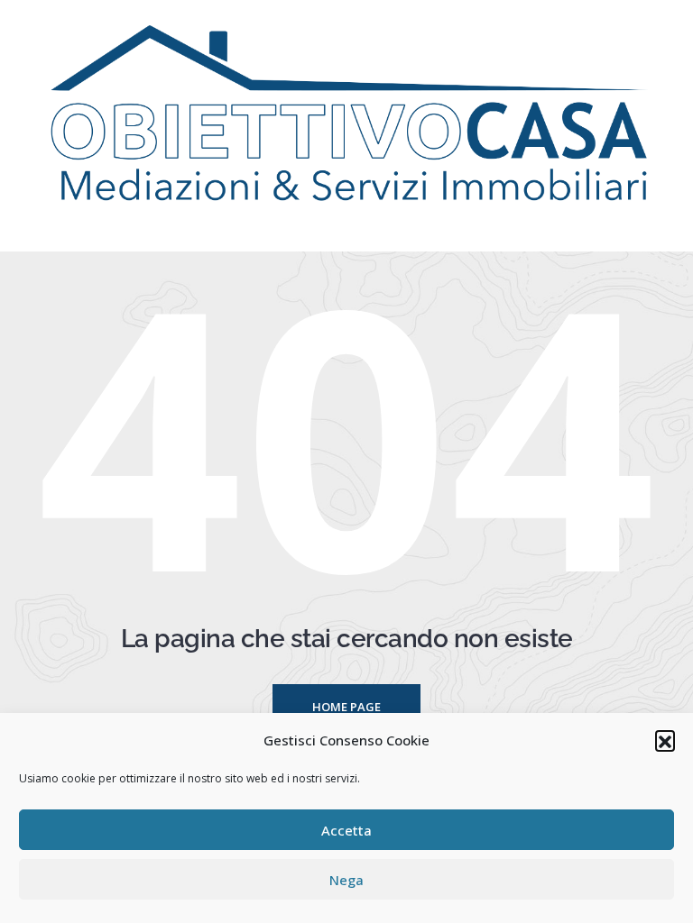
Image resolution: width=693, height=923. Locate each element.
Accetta (346, 830)
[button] (665, 740)
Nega (346, 880)
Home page (346, 707)
